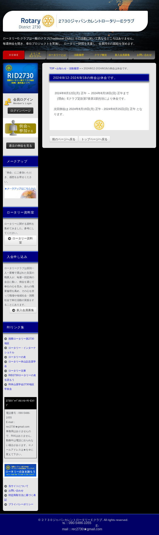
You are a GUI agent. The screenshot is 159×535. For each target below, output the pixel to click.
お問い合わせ (144, 55)
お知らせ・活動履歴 (68, 68)
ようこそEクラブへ (35, 55)
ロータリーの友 (17, 357)
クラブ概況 (100, 55)
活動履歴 (79, 55)
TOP (51, 68)
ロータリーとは (57, 55)
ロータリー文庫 (17, 370)
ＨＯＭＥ (14, 55)
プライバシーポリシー (20, 504)
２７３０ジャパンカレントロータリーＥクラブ (71, 520)
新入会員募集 (122, 55)
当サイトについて (18, 486)
